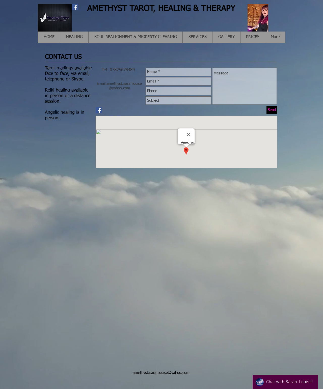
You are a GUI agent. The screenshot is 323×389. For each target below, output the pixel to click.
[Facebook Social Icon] (75, 7)
